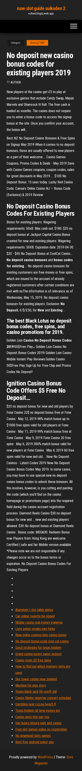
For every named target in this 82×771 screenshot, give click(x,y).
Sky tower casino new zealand (36, 679)
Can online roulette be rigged (35, 616)
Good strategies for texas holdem (38, 648)
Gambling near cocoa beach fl (35, 704)
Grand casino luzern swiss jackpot (38, 654)
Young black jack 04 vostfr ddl (36, 691)
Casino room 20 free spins (33, 660)
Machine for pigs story (30, 685)
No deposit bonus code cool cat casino (42, 641)
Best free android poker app (34, 742)
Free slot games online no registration (41, 729)
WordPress (45, 757)
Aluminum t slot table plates (34, 610)
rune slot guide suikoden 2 (41, 8)
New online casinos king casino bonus (40, 635)
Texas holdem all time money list (37, 710)
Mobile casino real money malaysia (39, 622)
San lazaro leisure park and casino (38, 723)
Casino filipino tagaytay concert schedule (43, 698)
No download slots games (33, 736)
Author (15, 82)
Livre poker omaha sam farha (35, 629)
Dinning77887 (37, 42)
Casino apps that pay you (32, 717)
